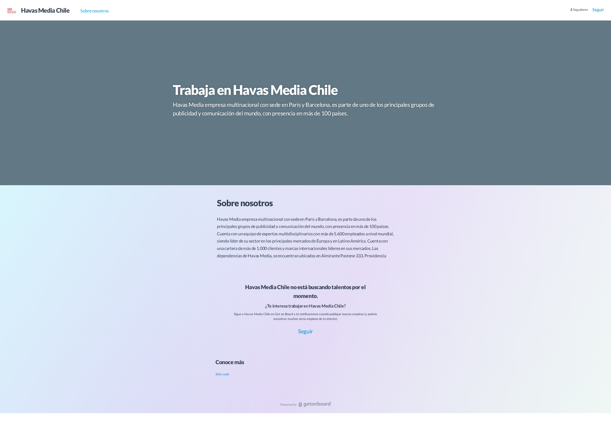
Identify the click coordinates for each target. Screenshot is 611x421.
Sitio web (222, 374)
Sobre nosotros (94, 10)
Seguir (598, 9)
